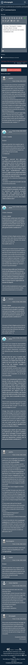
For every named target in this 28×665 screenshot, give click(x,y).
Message (3, 14)
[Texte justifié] (22, 18)
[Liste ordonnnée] (6, 21)
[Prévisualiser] (3, 50)
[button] (8, 21)
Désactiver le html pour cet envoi (11, 57)
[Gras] (6, 18)
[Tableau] (12, 21)
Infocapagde (22, 639)
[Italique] (8, 18)
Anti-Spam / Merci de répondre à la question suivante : (14, 62)
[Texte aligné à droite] (19, 18)
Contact (17, 649)
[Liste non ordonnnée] (3, 21)
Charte (12, 649)
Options (3, 54)
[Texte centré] (17, 18)
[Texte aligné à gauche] (15, 18)
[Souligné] (10, 18)
